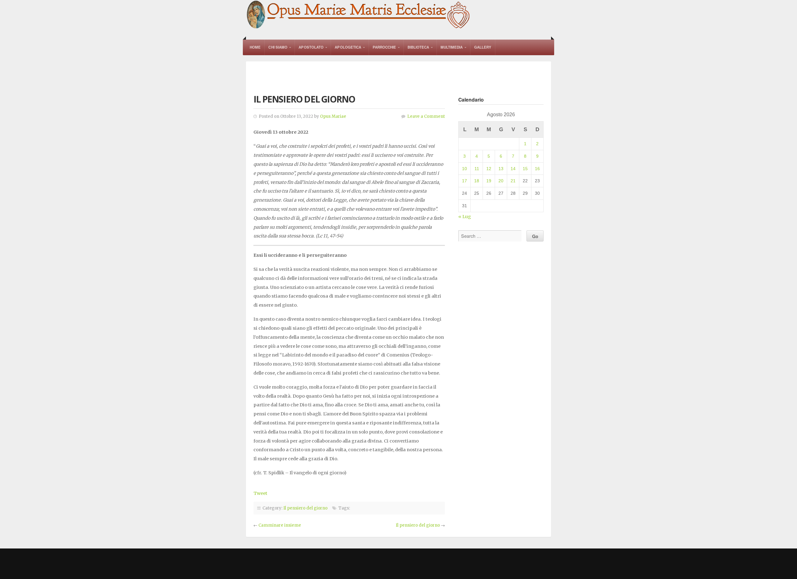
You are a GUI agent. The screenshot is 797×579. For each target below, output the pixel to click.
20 (500, 180)
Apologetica (348, 47)
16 (537, 168)
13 (500, 168)
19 (488, 180)
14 (513, 168)
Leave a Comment (426, 116)
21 (513, 180)
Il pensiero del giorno (305, 508)
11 (476, 168)
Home (255, 47)
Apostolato (311, 47)
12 (488, 168)
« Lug (464, 216)
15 (525, 168)
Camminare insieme (279, 525)
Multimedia (452, 47)
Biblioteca (418, 47)
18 (476, 180)
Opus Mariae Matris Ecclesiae (358, 15)
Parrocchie (384, 47)
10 (464, 168)
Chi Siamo (277, 47)
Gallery (483, 47)
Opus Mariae (333, 116)
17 (464, 180)
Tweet (260, 493)
